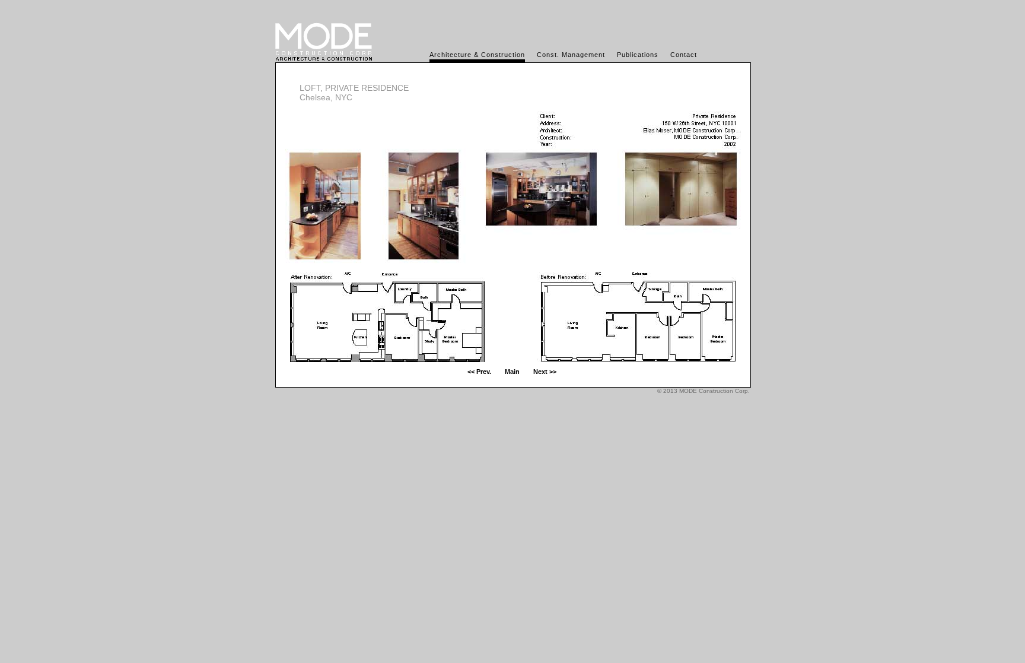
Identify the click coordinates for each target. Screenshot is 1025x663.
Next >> (544, 371)
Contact (683, 54)
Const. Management (571, 54)
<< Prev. (479, 371)
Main (512, 371)
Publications (637, 54)
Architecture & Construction (477, 54)
